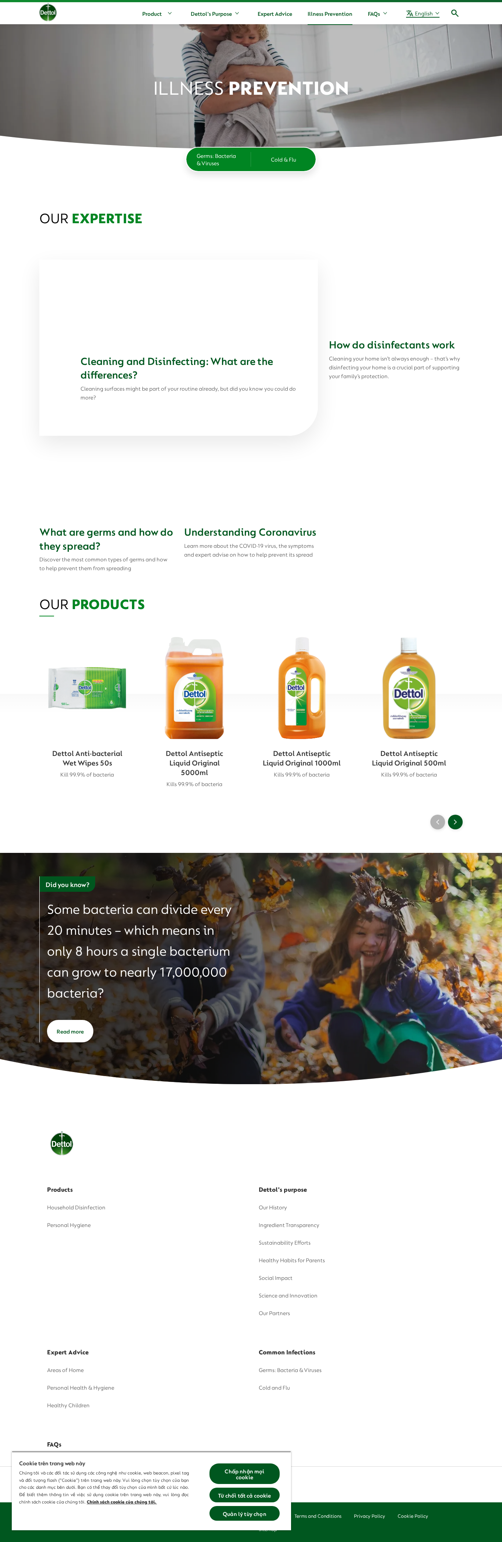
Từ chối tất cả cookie (244, 1495)
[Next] (455, 822)
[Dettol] (48, 14)
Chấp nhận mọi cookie (244, 1473)
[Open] (455, 13)
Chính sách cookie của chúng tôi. (122, 1501)
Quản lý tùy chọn (244, 1513)
